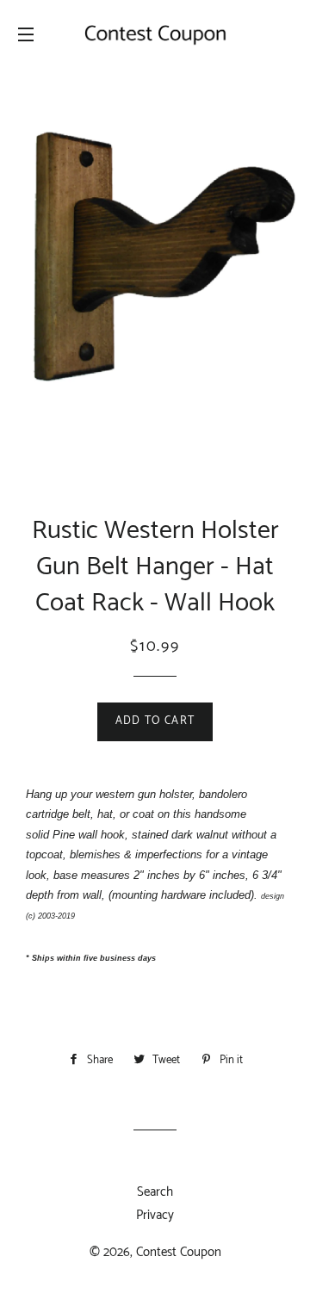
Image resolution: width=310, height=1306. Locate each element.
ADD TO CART (155, 721)
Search (155, 1192)
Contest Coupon (178, 1252)
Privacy (155, 1215)
